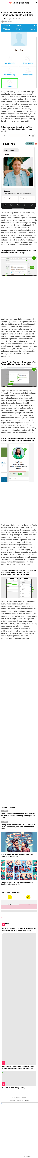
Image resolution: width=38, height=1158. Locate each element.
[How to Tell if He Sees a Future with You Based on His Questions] (19, 842)
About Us (27, 1100)
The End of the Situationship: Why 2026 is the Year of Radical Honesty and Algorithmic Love (18, 815)
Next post (3, 918)
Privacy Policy (12, 1100)
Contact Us (20, 1100)
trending (4, 810)
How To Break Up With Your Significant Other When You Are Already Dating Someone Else (18, 1067)
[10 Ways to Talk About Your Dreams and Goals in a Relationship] (19, 870)
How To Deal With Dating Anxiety (13, 1088)
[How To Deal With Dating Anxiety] (19, 1078)
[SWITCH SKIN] (36, 2)
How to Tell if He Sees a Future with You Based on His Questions (17, 855)
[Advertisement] (19, 297)
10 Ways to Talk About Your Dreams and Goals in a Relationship (17, 883)
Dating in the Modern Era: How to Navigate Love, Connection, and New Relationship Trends (18, 826)
